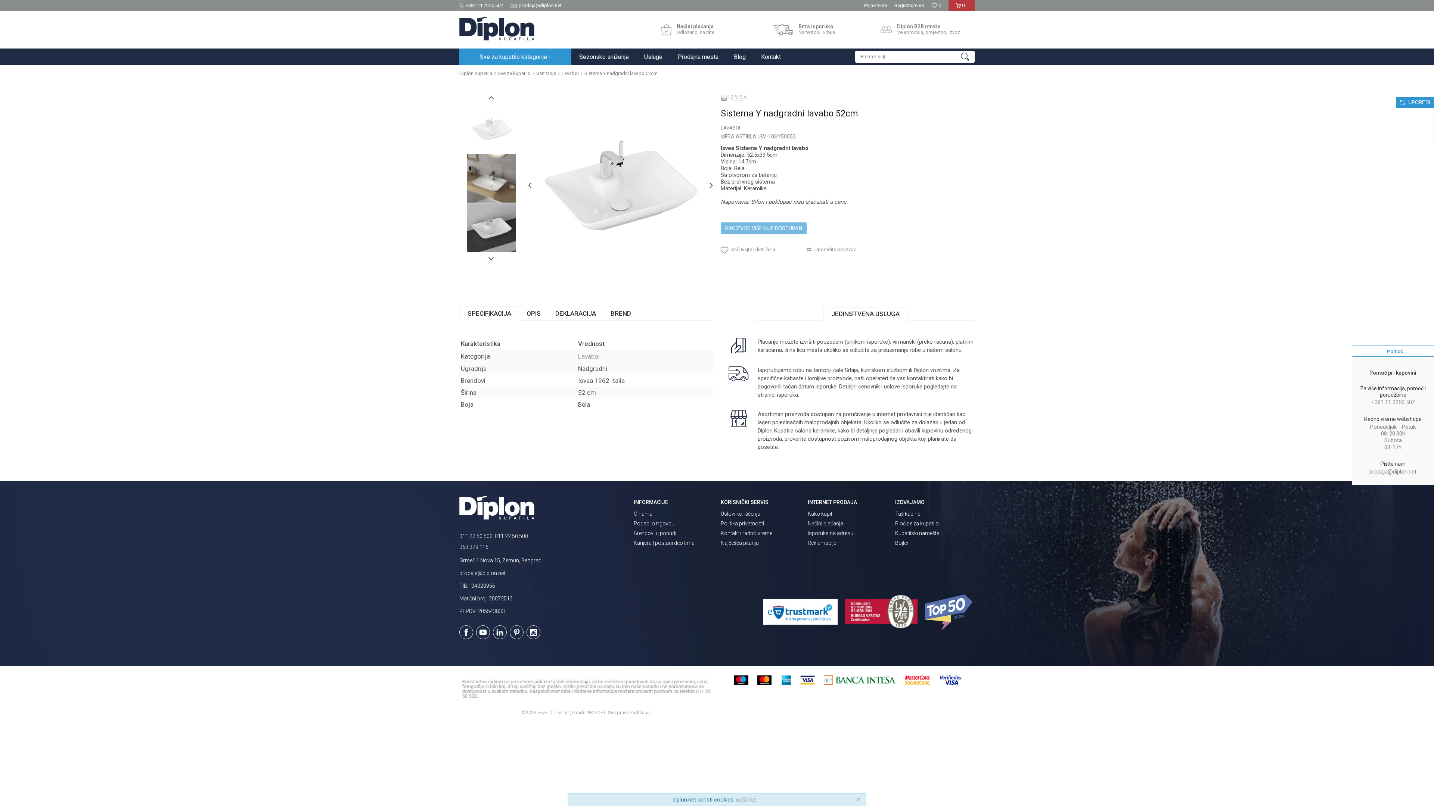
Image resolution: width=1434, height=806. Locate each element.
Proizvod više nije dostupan (763, 228)
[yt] (483, 632)
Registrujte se (909, 5)
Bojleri (902, 543)
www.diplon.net (553, 712)
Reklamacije (822, 543)
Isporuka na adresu (830, 533)
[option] (491, 128)
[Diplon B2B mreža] (886, 29)
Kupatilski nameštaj (918, 533)
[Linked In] (500, 632)
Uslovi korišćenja (740, 514)
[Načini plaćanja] (666, 29)
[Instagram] (533, 632)
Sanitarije (546, 73)
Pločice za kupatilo (917, 524)
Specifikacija (489, 313)
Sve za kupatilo (514, 73)
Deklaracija (575, 313)
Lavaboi (570, 73)
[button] (915, 57)
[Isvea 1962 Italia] (734, 97)
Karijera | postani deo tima (664, 543)
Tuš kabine (907, 514)
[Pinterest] (517, 632)
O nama (643, 514)
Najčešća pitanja (740, 543)
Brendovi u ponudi (655, 533)
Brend (621, 313)
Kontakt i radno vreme (746, 533)
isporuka (787, 394)
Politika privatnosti (742, 524)
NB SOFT (596, 712)
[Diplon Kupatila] (496, 29)
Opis (534, 313)
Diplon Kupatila (475, 73)
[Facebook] (466, 632)
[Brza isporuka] (783, 29)
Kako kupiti (821, 514)
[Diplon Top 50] (950, 612)
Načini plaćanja (825, 524)
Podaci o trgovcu (654, 524)
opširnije (746, 799)
